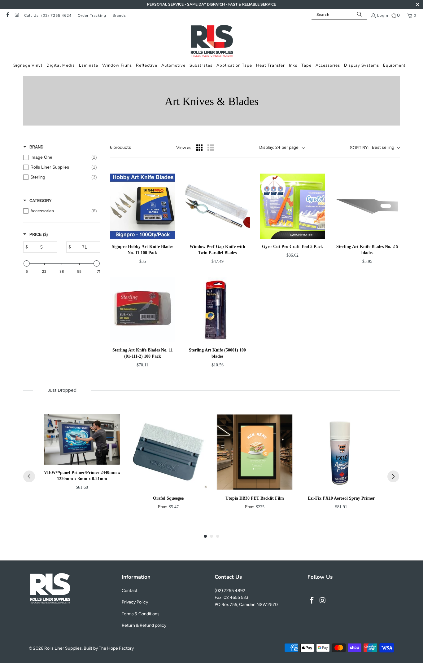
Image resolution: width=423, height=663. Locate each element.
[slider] (27, 263)
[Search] (359, 14)
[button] (27, 65)
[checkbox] (60, 157)
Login (382, 15)
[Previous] (29, 476)
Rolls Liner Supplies (63, 648)
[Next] (393, 476)
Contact (129, 590)
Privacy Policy (135, 602)
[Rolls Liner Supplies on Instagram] (16, 15)
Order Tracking (92, 15)
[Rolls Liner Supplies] (211, 41)
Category (40, 200)
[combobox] (339, 14)
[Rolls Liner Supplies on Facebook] (7, 15)
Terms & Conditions (140, 614)
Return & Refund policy (144, 625)
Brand (36, 147)
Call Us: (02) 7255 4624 (48, 15)
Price (38, 234)
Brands (119, 15)
